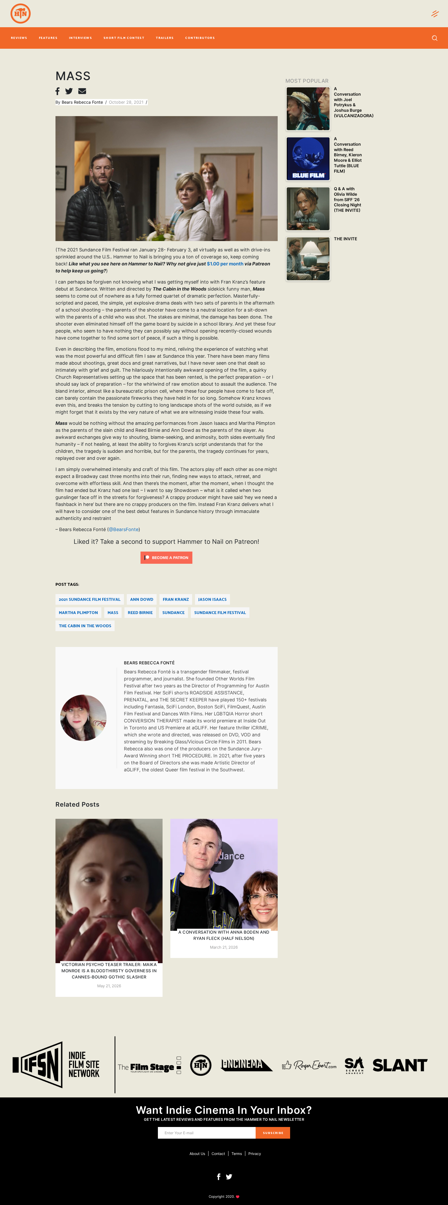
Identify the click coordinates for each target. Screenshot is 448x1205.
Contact (218, 1153)
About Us (197, 1153)
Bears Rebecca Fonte (83, 102)
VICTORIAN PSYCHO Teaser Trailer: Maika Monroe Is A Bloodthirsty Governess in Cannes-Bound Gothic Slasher (109, 970)
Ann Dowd (141, 599)
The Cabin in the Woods (85, 626)
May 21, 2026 (109, 985)
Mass (113, 612)
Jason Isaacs (212, 599)
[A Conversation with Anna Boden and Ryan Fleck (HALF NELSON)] (223, 888)
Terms (237, 1153)
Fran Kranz (176, 599)
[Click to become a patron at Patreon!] (166, 557)
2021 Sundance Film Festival (90, 599)
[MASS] (88, 718)
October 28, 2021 (127, 102)
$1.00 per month (225, 263)
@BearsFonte (123, 529)
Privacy (254, 1153)
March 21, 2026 (224, 947)
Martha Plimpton (78, 612)
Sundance (173, 612)
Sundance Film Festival (220, 612)
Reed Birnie (140, 612)
